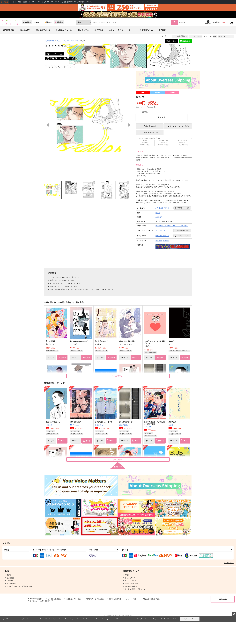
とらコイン (46, 2)
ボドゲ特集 (99, 30)
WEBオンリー (55, 2)
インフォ (13, 2)
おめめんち (99, 425)
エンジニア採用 (79, 2)
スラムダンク (50, 431)
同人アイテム (83, 30)
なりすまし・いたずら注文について (41, 601)
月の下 (171, 425)
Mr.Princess (74, 425)
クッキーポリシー (132, 599)
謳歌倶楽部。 (124, 425)
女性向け (60, 22)
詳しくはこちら (229, 563)
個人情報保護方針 (115, 599)
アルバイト (90, 2)
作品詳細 (62, 357)
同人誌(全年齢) (9, 30)
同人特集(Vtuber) (43, 30)
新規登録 (216, 22)
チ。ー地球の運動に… (179, 36)
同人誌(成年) (25, 30)
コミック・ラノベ (116, 30)
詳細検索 (182, 22)
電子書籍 (162, 30)
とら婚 (24, 2)
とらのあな (4, 2)
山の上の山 (148, 426)
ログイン (224, 22)
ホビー (131, 30)
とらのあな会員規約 (54, 599)
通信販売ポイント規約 (73, 599)
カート (63, 440)
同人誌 (59, 41)
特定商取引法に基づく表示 (152, 599)
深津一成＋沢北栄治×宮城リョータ (179, 351)
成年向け (37, 22)
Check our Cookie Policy (169, 619)
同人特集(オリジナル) (64, 30)
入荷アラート (183, 208)
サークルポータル (34, 2)
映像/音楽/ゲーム (146, 30)
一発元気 (49, 425)
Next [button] (129, 125)
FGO (214, 36)
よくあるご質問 (67, 2)
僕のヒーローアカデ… (225, 36)
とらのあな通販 (49, 41)
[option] (88, 125)
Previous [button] (47, 125)
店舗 (19, 2)
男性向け (49, 22)
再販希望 (161, 117)
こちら (67, 277)
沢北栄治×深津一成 (52, 351)
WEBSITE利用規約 (36, 599)
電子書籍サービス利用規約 (95, 599)
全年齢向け (27, 22)
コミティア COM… (195, 36)
